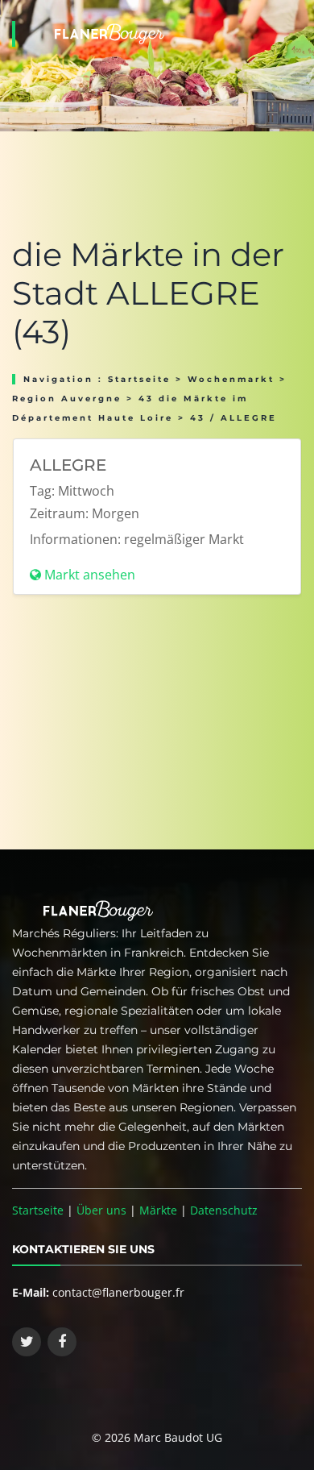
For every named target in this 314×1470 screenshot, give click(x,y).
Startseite (139, 379)
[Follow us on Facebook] (62, 1341)
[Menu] (297, 13)
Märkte (158, 1210)
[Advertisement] (157, 728)
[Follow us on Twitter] (26, 1341)
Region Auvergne (67, 398)
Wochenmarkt (231, 379)
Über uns (101, 1210)
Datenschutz (224, 1210)
